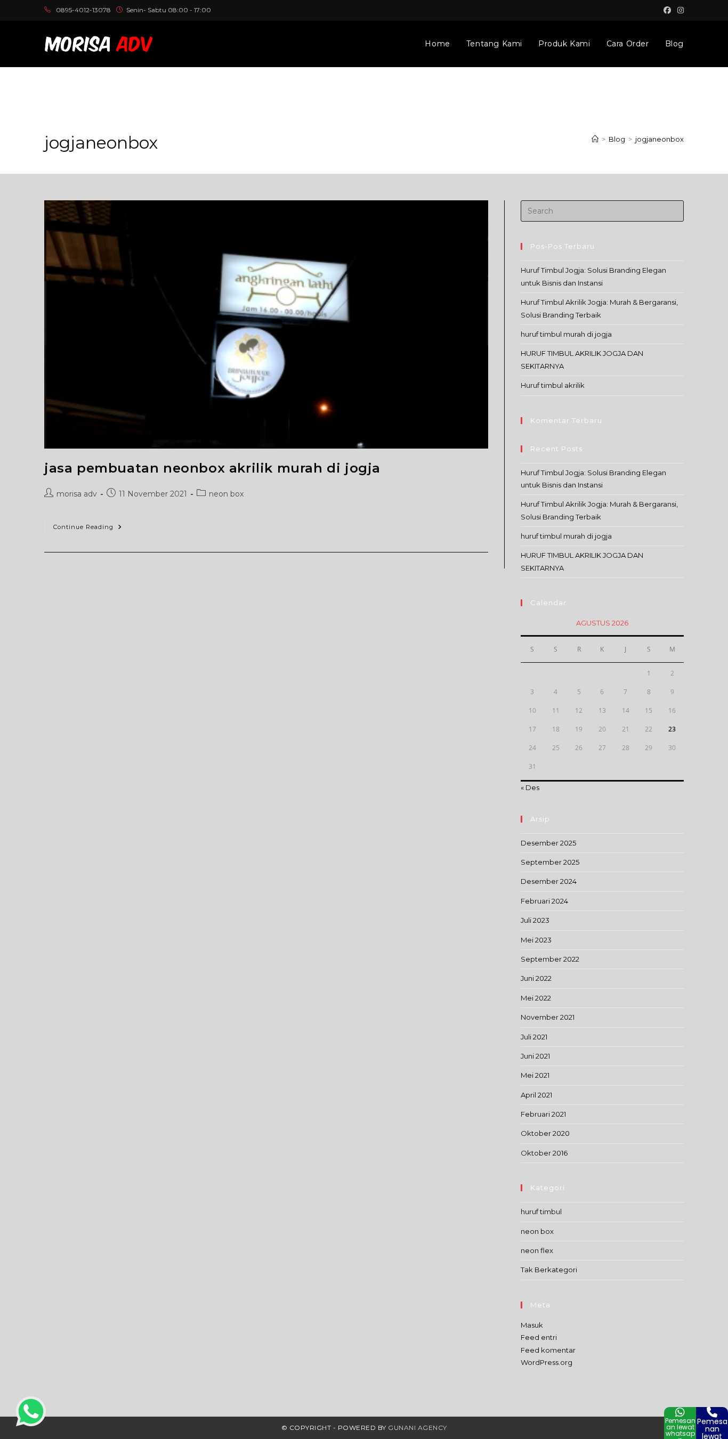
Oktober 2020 (545, 1133)
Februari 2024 (544, 901)
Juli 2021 (534, 1036)
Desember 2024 (549, 881)
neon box (226, 494)
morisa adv (76, 494)
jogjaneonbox (659, 139)
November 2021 (548, 1017)
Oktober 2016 (544, 1153)
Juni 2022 (536, 978)
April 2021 (536, 1095)
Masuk (532, 1325)
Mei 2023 (536, 940)
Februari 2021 (543, 1114)
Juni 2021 (535, 1056)
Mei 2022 (536, 998)
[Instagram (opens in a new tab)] (679, 10)
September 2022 (550, 959)
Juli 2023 (535, 920)
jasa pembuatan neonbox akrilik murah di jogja (212, 468)
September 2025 (550, 862)
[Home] (595, 139)
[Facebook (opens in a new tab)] (667, 10)
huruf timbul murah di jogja (566, 334)
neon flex (537, 1250)
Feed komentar (548, 1350)
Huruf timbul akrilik (553, 385)
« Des (530, 787)
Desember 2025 (548, 843)
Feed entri (539, 1337)
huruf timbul (541, 1211)
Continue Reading (92, 529)
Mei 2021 (535, 1075)
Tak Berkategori (549, 1269)
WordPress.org (546, 1362)
